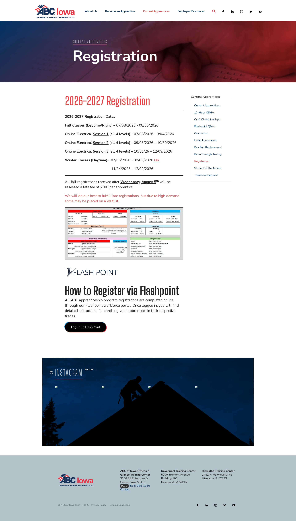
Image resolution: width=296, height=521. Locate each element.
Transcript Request (206, 175)
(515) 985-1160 (139, 486)
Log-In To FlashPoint (85, 327)
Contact (125, 489)
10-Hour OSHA (204, 112)
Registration (201, 161)
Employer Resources (191, 11)
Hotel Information (205, 140)
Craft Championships (207, 119)
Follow (89, 369)
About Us (91, 11)
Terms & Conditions (119, 505)
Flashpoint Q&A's (205, 126)
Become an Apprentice (120, 11)
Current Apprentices (156, 11)
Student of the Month (207, 168)
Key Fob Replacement (208, 147)
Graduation (201, 133)
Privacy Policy (98, 505)
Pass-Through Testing (208, 154)
